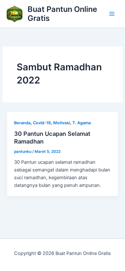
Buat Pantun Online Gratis (62, 13)
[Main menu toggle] (112, 14)
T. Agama (81, 122)
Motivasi (61, 122)
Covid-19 (42, 122)
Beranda (22, 122)
